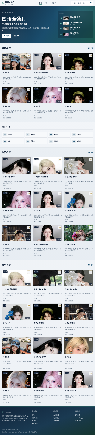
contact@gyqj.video (81, 418)
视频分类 (34, 418)
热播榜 (34, 420)
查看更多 (90, 48)
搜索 (91, 3)
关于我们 (34, 423)
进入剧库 (6, 36)
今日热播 (16, 36)
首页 (33, 415)
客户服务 (77, 415)
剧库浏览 (56, 418)
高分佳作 (56, 420)
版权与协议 (78, 420)
